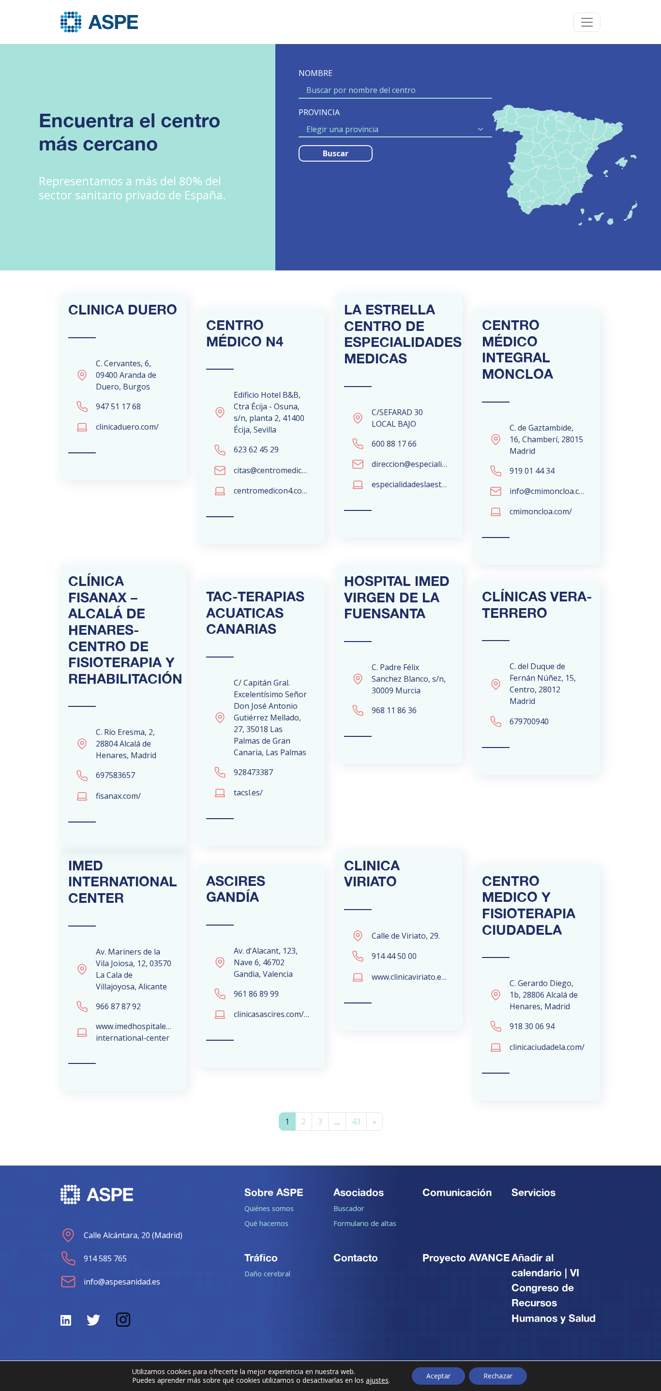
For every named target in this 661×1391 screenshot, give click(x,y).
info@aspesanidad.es (122, 1281)
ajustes (377, 1380)
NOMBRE (315, 73)
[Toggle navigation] (587, 22)
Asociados (358, 1192)
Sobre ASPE (273, 1192)
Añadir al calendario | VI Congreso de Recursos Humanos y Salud (553, 1287)
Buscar (335, 153)
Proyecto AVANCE (466, 1257)
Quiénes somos (269, 1208)
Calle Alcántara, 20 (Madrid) (133, 1235)
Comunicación (457, 1192)
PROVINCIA (319, 112)
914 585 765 (105, 1258)
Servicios (533, 1192)
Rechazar (497, 1375)
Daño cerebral (267, 1273)
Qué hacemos (266, 1223)
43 (356, 1121)
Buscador (348, 1208)
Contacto (355, 1257)
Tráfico (261, 1257)
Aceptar (438, 1375)
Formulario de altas (364, 1223)
